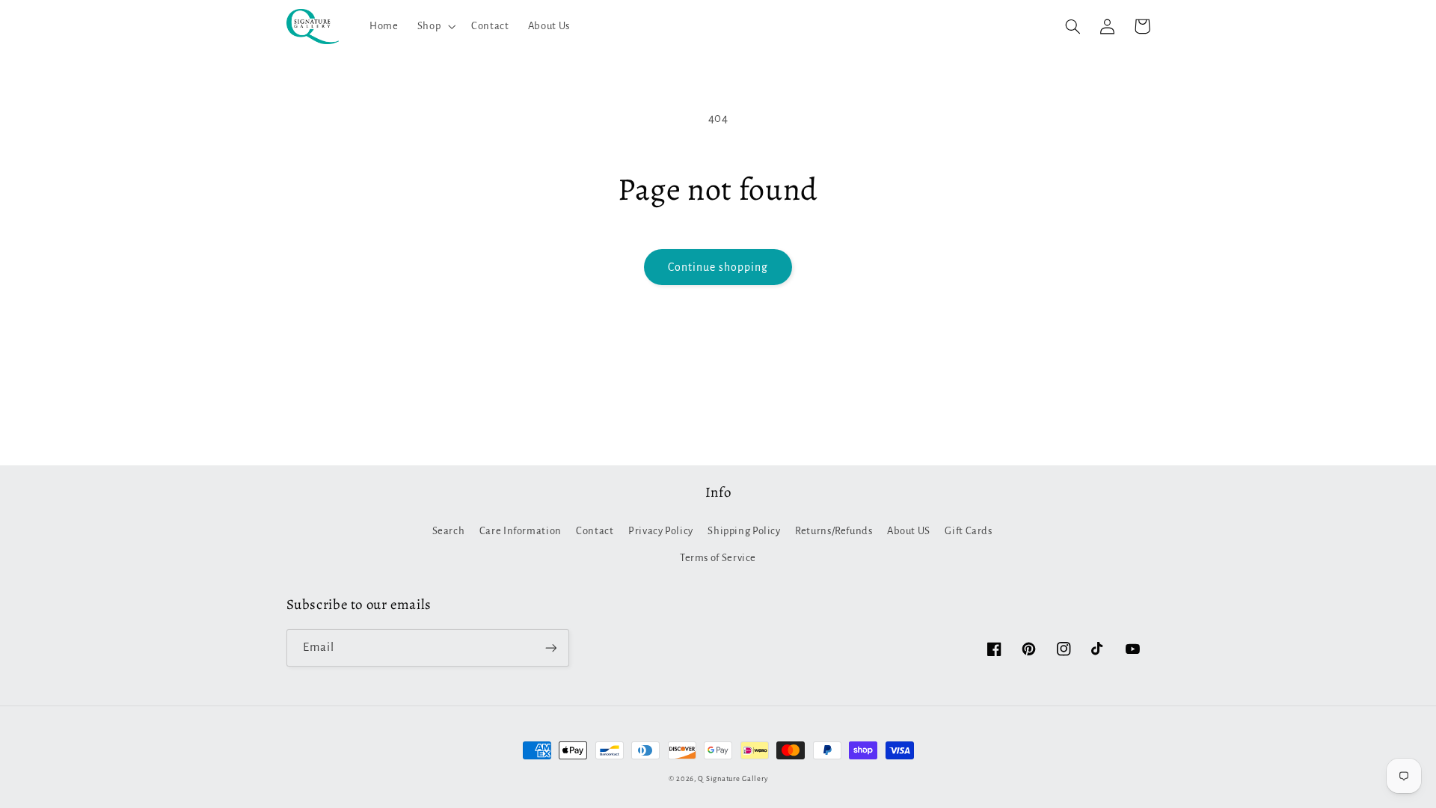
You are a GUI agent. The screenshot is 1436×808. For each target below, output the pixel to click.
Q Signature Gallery (732, 779)
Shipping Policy (744, 530)
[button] (434, 26)
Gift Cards (968, 530)
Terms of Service (718, 557)
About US (908, 530)
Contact (594, 530)
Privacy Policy (660, 530)
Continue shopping (718, 267)
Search (448, 530)
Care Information (520, 530)
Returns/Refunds (833, 530)
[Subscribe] (550, 647)
